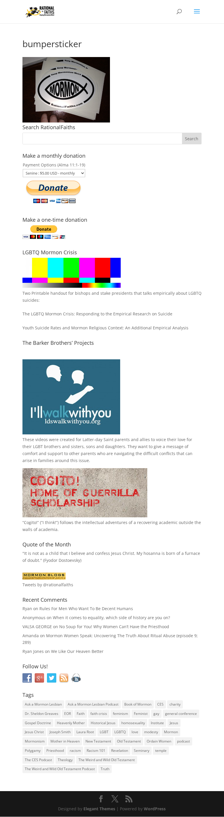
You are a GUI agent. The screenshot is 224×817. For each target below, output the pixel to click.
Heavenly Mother (71, 722)
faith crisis (98, 713)
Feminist (141, 713)
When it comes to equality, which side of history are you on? (111, 617)
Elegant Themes (99, 808)
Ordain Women (159, 741)
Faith (81, 713)
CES (160, 704)
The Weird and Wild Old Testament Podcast (60, 768)
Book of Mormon (137, 704)
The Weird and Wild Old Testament (106, 759)
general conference (181, 713)
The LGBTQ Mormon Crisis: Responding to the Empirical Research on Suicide (97, 314)
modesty (151, 731)
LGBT (38, 446)
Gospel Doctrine (38, 722)
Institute (157, 722)
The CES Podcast (38, 759)
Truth (105, 768)
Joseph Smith (60, 731)
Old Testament (129, 741)
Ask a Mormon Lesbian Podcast (93, 704)
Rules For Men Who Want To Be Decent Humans (86, 608)
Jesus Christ (34, 731)
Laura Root (85, 731)
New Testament (98, 741)
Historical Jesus (103, 722)
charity (175, 704)
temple (161, 750)
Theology (65, 759)
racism (75, 750)
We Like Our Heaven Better (77, 651)
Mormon (171, 731)
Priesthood (55, 750)
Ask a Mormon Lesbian (43, 704)
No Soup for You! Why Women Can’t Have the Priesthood (114, 626)
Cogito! (30, 522)
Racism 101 (96, 750)
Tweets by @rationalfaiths (47, 584)
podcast (183, 741)
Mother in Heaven (65, 741)
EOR (67, 713)
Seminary (141, 750)
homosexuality (133, 722)
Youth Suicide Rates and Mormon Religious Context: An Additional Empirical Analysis (105, 328)
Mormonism (35, 741)
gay (156, 713)
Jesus (174, 722)
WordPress (155, 808)
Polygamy (33, 750)
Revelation (119, 750)
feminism (120, 713)
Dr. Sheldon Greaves (41, 713)
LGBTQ (120, 731)
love (135, 731)
